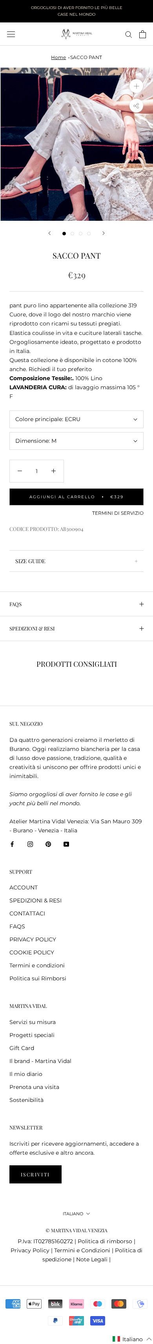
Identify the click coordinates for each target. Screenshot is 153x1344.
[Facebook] (12, 844)
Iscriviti (35, 1174)
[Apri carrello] (142, 34)
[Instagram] (30, 844)
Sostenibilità (26, 1100)
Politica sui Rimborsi (37, 978)
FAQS (15, 604)
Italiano (73, 1213)
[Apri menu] (11, 34)
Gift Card (21, 1048)
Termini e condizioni (37, 965)
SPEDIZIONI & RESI (32, 628)
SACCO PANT (86, 57)
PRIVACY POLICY (32, 939)
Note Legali (91, 1259)
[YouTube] (66, 844)
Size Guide (30, 561)
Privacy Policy (30, 1250)
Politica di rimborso (105, 1241)
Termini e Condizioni (82, 1250)
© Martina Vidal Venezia (76, 1230)
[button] (132, 1339)
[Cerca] (128, 34)
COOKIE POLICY (31, 952)
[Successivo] (103, 233)
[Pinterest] (48, 844)
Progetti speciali (32, 1035)
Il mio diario (25, 1074)
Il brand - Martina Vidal (40, 1061)
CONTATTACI (27, 913)
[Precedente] (49, 233)
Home (58, 57)
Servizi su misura (32, 1022)
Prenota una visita (34, 1087)
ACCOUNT (23, 887)
